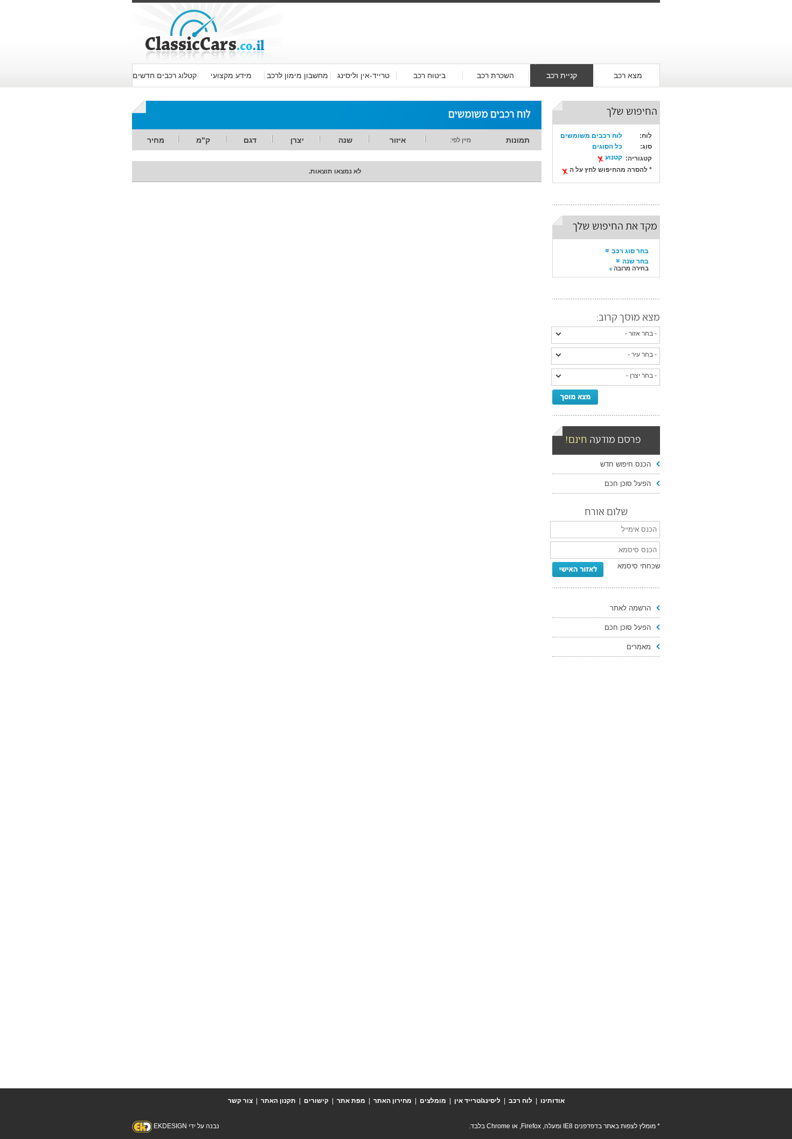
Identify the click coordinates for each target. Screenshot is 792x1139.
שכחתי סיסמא (638, 566)
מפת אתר (351, 1101)
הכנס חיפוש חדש (625, 464)
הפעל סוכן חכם (628, 484)
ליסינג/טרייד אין (477, 1101)
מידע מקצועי (231, 75)
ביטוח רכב (429, 75)
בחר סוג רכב (630, 251)
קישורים (316, 1101)
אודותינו (552, 1101)
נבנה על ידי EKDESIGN (186, 1126)
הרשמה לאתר (630, 608)
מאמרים (639, 647)
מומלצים (433, 1101)
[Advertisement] (471, 22)
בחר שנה (635, 261)
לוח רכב (520, 1101)
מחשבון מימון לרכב (297, 75)
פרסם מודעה (603, 440)
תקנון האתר (278, 1101)
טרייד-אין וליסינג (363, 75)
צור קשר (240, 1101)
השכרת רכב (495, 75)
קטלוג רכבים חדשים (165, 75)
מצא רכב (628, 75)
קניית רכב (561, 75)
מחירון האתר (392, 1101)
